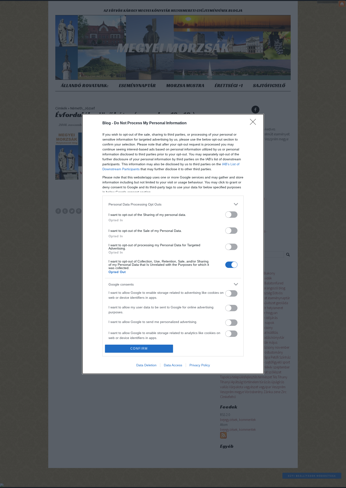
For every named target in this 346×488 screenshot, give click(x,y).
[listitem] (173, 204)
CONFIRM (139, 348)
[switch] (231, 214)
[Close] (254, 123)
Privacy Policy (199, 365)
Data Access (173, 365)
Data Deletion (146, 365)
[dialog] (173, 244)
